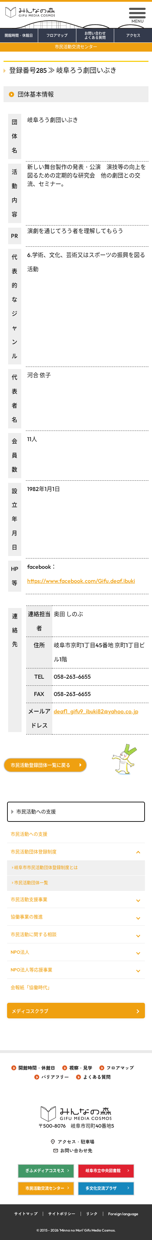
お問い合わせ (95, 35)
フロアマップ (57, 36)
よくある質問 (97, 1077)
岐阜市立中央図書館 (103, 1170)
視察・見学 (80, 1068)
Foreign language (123, 1213)
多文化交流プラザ (101, 1188)
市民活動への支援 (29, 834)
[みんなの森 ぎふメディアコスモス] (76, 10)
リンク (92, 1213)
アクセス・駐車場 (76, 1142)
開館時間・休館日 (19, 36)
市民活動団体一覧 (31, 882)
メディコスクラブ (30, 1011)
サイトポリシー (61, 1213)
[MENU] (137, 13)
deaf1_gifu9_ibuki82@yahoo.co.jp (96, 711)
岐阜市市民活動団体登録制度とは (46, 867)
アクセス (133, 36)
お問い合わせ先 (76, 1150)
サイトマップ (25, 1213)
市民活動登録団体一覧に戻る (40, 765)
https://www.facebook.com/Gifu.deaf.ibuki (81, 580)
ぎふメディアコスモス (44, 1170)
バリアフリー (55, 1077)
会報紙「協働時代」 (31, 987)
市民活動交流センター (76, 46)
